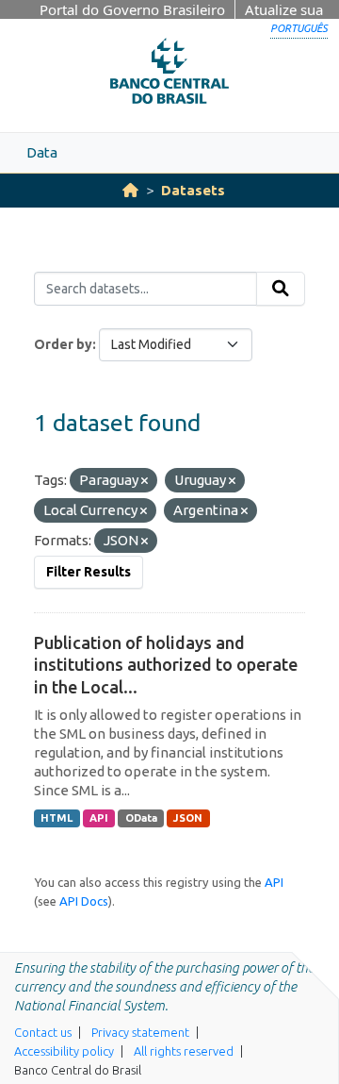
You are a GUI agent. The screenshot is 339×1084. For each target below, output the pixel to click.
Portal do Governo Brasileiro (132, 9)
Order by (63, 344)
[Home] (130, 190)
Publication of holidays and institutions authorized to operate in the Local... (166, 664)
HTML (56, 818)
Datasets (193, 190)
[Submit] (280, 289)
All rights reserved (184, 1051)
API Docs (83, 901)
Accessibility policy (64, 1051)
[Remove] (144, 481)
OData (141, 818)
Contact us (43, 1032)
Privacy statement (140, 1032)
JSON (187, 818)
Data (41, 152)
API (98, 818)
